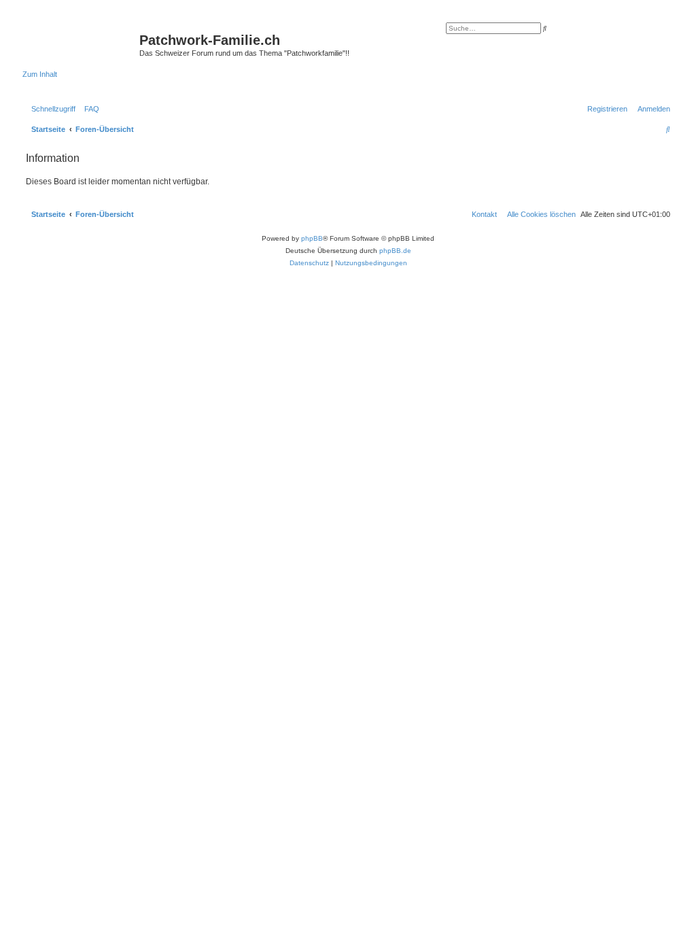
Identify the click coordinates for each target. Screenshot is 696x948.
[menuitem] (89, 109)
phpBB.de (395, 250)
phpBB (312, 238)
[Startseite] (80, 44)
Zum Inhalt (39, 74)
